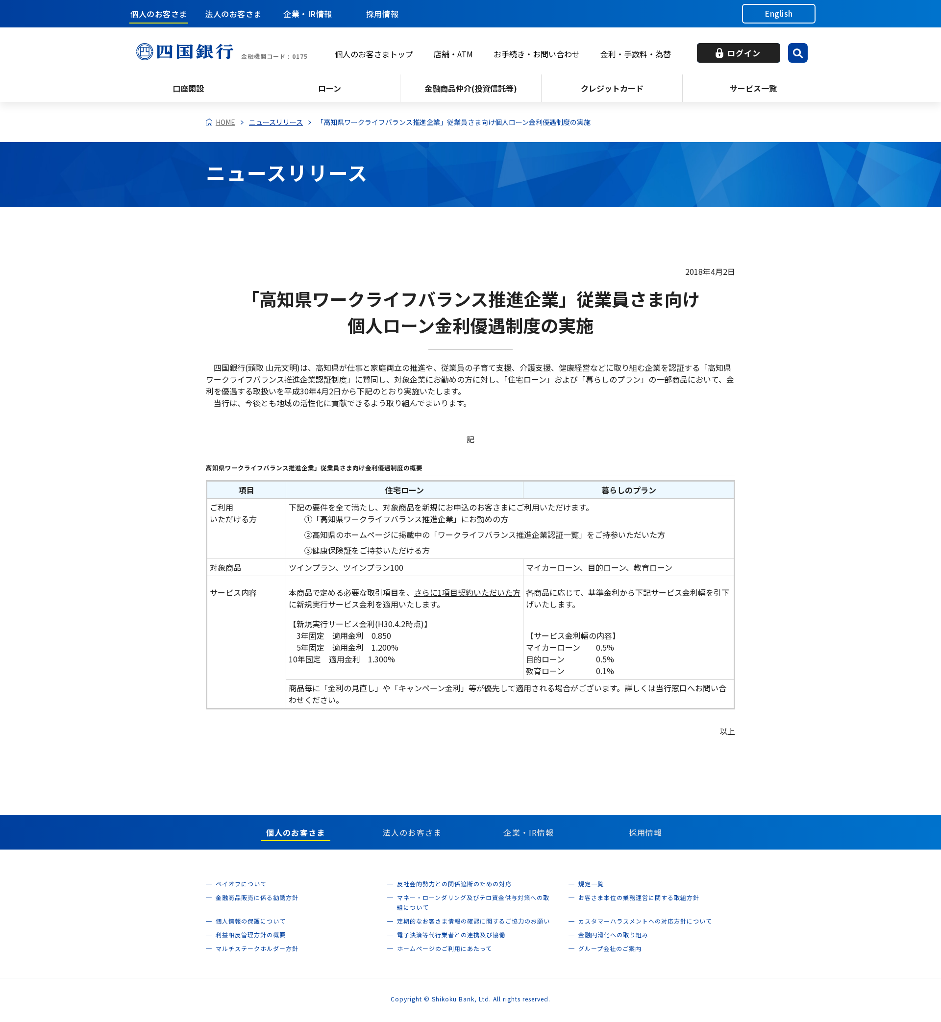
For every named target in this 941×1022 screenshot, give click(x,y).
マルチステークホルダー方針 (257, 948)
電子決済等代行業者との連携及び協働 (451, 934)
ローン (329, 88)
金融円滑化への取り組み (613, 934)
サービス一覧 (753, 88)
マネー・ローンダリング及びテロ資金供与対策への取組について (473, 902)
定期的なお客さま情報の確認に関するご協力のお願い (473, 921)
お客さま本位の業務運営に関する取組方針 (638, 897)
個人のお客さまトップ (374, 54)
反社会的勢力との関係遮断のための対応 (454, 883)
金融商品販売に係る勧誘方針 (257, 897)
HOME (225, 122)
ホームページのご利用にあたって (444, 948)
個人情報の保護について (251, 921)
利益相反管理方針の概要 (251, 934)
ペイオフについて (241, 883)
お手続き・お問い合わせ (537, 54)
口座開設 (188, 88)
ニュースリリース (276, 122)
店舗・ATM (453, 54)
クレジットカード (612, 88)
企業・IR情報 (307, 14)
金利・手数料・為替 (635, 54)
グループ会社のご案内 (610, 948)
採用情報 (382, 14)
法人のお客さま (233, 14)
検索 (798, 53)
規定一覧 (591, 883)
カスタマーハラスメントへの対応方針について (645, 921)
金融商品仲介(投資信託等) (470, 88)
